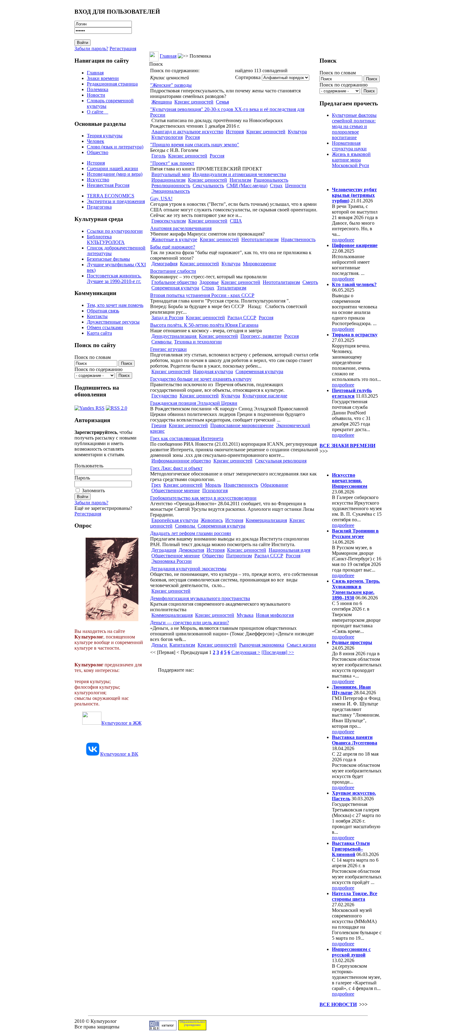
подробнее (343, 239)
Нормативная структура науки (349, 145)
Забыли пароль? (91, 48)
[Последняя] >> (278, 652)
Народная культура (213, 371)
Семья (222, 101)
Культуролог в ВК (119, 754)
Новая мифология (275, 615)
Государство (164, 395)
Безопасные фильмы (108, 259)
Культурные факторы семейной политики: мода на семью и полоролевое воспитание (354, 126)
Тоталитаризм (231, 287)
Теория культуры (105, 135)
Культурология (167, 137)
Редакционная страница (112, 83)
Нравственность (298, 239)
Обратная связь (103, 310)
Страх (276, 185)
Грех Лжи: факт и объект (176, 468)
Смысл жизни (301, 644)
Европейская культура (174, 520)
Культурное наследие (265, 395)
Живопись (212, 520)
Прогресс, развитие (261, 336)
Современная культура (175, 287)
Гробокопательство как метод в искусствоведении (203, 498)
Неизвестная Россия (108, 185)
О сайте (97, 111)
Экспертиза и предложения (116, 201)
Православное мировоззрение (242, 425)
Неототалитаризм (260, 239)
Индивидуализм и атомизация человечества (239, 174)
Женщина (161, 101)
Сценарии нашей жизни (112, 168)
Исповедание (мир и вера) (114, 174)
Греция (158, 425)
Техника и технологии (198, 341)
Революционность (170, 185)
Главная (95, 72)
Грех (156, 485)
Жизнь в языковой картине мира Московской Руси (351, 160)
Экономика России (171, 561)
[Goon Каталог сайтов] (163, 1028)
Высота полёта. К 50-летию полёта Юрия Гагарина (204, 325)
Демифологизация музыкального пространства (200, 598)
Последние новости (345, 463)
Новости (96, 95)
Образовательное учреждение (192, 1023)
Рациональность (271, 180)
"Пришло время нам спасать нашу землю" (194, 144)
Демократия (191, 550)
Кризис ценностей (193, 101)
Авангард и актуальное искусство (187, 131)
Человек (95, 141)
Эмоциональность (170, 191)
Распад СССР (241, 317)
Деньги (159, 644)
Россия (192, 137)
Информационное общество (181, 460)
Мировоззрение (259, 263)
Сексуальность (208, 185)
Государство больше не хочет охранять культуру (201, 379)
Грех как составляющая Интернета (186, 438)
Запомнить (93, 490)
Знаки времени (103, 78)
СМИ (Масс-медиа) (246, 185)
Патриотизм (239, 555)
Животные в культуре (174, 239)
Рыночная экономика (261, 644)
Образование (274, 485)
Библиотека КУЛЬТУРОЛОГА (106, 239)
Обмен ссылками (105, 327)
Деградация (163, 550)
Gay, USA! (161, 198)
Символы (162, 341)
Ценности (295, 185)
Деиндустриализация (174, 336)
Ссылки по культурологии (115, 231)
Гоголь (158, 155)
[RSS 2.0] (116, 406)
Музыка (245, 615)
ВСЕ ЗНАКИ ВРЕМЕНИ (347, 445)
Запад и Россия (167, 317)
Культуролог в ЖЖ (121, 723)
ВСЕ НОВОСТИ (338, 1004)
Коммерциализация (266, 520)
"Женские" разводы (171, 85)
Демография (164, 263)
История (96, 163)
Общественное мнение (175, 490)
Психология (215, 490)
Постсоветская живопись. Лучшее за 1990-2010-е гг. (114, 278)
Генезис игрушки (168, 349)
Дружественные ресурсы (113, 322)
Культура (297, 131)
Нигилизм (240, 180)
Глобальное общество (174, 282)
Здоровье (209, 282)
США (236, 220)
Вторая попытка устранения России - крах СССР (202, 295)
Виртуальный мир (170, 174)
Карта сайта (99, 333)
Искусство (98, 179)
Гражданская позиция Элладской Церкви (193, 403)
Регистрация (123, 48)
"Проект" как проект (172, 163)
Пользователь (88, 465)
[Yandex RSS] (89, 406)
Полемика (97, 89)
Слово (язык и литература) (115, 146)
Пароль (82, 477)
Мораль (213, 485)
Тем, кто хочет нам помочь (115, 305)
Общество (97, 152)
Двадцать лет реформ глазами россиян (190, 533)
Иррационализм (168, 180)
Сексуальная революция (280, 460)
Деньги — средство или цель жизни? (189, 622)
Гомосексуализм (168, 220)
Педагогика (99, 207)
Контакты (97, 316)
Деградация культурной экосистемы (188, 568)
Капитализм (182, 644)
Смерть (310, 282)
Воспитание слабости (173, 271)
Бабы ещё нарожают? (172, 247)
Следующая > (245, 652)
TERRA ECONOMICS (110, 195)
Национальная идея (289, 550)
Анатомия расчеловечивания (181, 228)
